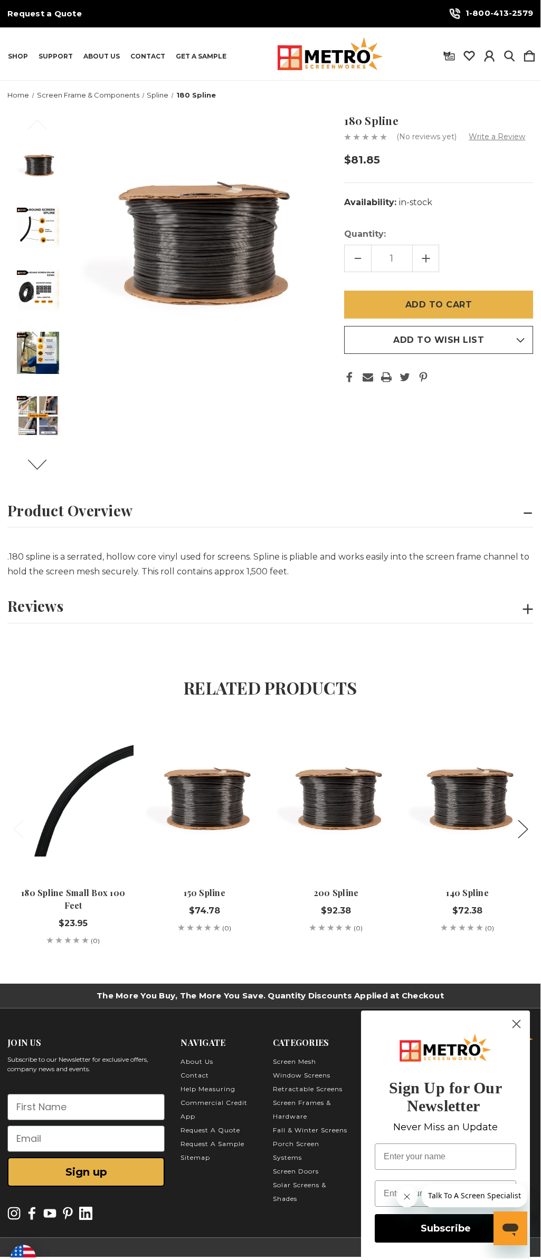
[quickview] (116, 754)
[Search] (509, 54)
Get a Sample (201, 56)
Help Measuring (208, 1089)
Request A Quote (210, 1130)
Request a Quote (44, 13)
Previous (43, 129)
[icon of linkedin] (85, 1213)
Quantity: (365, 234)
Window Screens (301, 1075)
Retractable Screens (308, 1089)
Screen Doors (296, 1171)
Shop (18, 56)
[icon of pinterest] (67, 1213)
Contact (147, 56)
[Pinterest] (423, 377)
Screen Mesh (294, 1061)
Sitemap (195, 1157)
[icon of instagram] (14, 1213)
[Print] (386, 377)
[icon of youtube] (49, 1213)
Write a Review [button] (497, 136)
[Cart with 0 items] (529, 54)
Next (43, 469)
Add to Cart (73, 844)
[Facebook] (349, 377)
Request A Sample (212, 1144)
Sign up (86, 1172)
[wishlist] (469, 54)
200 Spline (336, 892)
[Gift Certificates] (449, 54)
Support (56, 56)
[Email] (368, 377)
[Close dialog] (516, 1024)
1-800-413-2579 (500, 13)
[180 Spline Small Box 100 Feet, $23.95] (73, 796)
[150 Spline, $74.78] (204, 796)
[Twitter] (405, 377)
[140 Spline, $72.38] (467, 796)
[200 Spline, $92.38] (336, 796)
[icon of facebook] (32, 1213)
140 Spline (467, 892)
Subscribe (446, 1228)
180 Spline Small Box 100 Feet (73, 899)
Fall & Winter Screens (310, 1130)
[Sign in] (489, 54)
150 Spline (204, 892)
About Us (101, 56)
